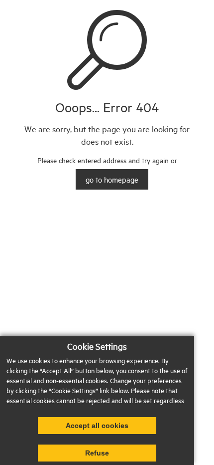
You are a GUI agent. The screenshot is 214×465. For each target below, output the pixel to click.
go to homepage (112, 179)
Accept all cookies (97, 426)
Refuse (97, 453)
